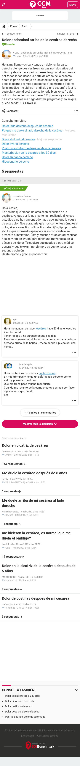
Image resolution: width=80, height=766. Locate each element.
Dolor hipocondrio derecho (20, 701)
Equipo (8, 730)
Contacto (70, 730)
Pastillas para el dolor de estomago (25, 716)
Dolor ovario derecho (15, 144)
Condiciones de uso (25, 730)
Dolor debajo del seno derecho (22, 711)
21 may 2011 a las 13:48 (25, 199)
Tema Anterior (13, 33)
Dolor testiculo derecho (18, 706)
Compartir (12, 110)
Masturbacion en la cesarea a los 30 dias (29, 152)
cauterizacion (47, 373)
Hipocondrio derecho (15, 161)
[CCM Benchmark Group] (40, 745)
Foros (13, 26)
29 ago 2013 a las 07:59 (25, 323)
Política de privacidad (51, 730)
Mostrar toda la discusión (38, 423)
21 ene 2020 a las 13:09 (35, 56)
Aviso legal (28, 735)
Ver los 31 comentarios (42, 412)
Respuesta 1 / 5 (12, 180)
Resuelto (10, 44)
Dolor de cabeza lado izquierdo (22, 695)
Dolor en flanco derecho (17, 157)
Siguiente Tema (66, 33)
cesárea (41, 328)
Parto (25, 26)
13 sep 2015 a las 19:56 (31, 367)
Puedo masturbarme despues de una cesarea (31, 148)
